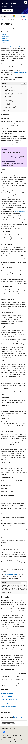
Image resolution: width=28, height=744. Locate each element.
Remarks (4, 38)
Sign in (25, 16)
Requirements (5, 40)
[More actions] (25, 19)
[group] (14, 98)
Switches (4, 34)
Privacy (10, 737)
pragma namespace (19, 211)
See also (4, 42)
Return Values (5, 36)
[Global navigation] (1, 16)
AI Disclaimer (4, 735)
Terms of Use (20, 739)
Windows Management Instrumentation (12, 19)
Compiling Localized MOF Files (9, 700)
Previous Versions (14, 735)
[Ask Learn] (23, 19)
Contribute (4, 737)
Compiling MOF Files (7, 696)
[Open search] (21, 16)
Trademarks (4, 742)
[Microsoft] (14, 16)
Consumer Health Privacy (7, 739)
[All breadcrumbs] (2, 19)
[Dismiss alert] (25, 2)
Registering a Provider (7, 703)
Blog (21, 735)
